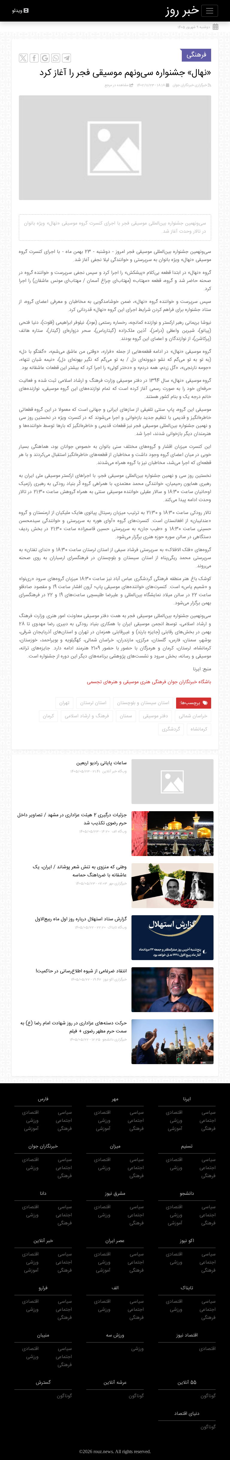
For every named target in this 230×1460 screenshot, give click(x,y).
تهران (64, 703)
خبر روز (182, 11)
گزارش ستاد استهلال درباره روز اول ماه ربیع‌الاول (81, 919)
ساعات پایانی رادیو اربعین (101, 763)
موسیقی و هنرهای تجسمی (113, 682)
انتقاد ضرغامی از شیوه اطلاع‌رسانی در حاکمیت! (81, 971)
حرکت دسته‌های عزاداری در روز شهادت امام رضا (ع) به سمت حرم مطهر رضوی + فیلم (73, 1027)
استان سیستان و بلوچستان (143, 703)
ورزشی (176, 1121)
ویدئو (17, 11)
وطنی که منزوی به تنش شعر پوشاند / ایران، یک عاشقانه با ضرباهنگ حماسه (80, 871)
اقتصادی (174, 1113)
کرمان (48, 716)
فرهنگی (196, 55)
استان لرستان (93, 703)
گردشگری (171, 729)
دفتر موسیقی (155, 716)
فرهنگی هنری (152, 682)
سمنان (126, 716)
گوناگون (208, 1396)
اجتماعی (207, 1121)
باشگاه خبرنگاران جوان (188, 682)
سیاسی (209, 1113)
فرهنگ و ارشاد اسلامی (87, 716)
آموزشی (175, 1129)
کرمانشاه (199, 729)
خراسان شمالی (193, 716)
